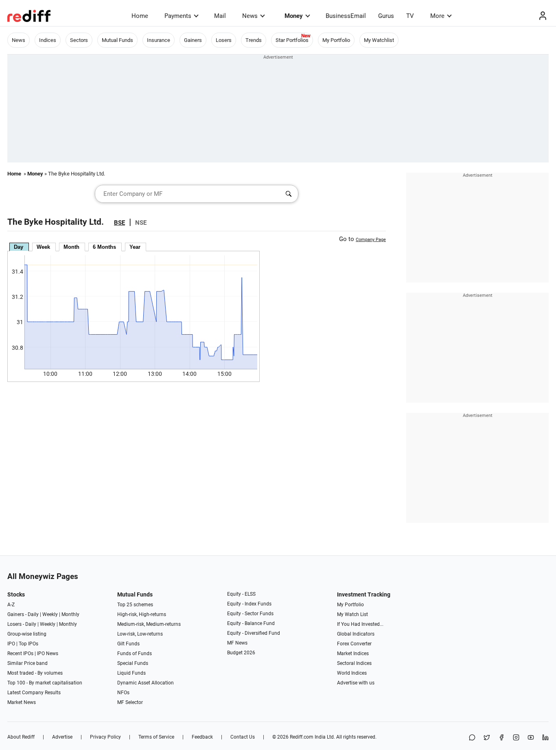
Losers (224, 40)
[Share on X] (487, 738)
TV (410, 16)
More (437, 16)
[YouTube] (531, 738)
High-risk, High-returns (141, 614)
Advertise (62, 737)
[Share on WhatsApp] (472, 738)
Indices (47, 40)
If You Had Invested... (360, 624)
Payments (177, 16)
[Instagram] (516, 738)
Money (294, 16)
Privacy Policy (105, 737)
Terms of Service (156, 737)
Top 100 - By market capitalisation (44, 683)
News (250, 16)
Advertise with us (355, 683)
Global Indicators (355, 634)
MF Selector (130, 702)
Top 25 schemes (135, 604)
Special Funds (132, 663)
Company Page (371, 239)
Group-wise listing (26, 634)
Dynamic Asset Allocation (145, 683)
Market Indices (353, 653)
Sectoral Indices (354, 663)
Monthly (70, 614)
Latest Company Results (34, 692)
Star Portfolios (292, 40)
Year (134, 247)
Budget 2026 (241, 653)
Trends (253, 40)
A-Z (11, 604)
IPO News (47, 653)
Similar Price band (27, 663)
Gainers (193, 40)
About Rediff (21, 737)
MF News (237, 643)
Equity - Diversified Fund (253, 633)
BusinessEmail (346, 16)
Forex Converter (354, 644)
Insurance (158, 40)
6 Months (104, 247)
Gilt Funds (128, 644)
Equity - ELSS (241, 594)
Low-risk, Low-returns (140, 634)
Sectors (79, 40)
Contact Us (242, 737)
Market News (21, 702)
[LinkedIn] (545, 738)
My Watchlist (379, 40)
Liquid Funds (131, 673)
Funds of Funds (134, 653)
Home (139, 16)
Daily (33, 614)
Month (71, 247)
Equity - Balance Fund (251, 623)
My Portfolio (336, 40)
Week (43, 247)
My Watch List (352, 614)
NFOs (123, 692)
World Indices (352, 673)
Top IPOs (28, 644)
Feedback (202, 737)
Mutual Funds (117, 40)
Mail (220, 16)
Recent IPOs (20, 653)
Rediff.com (301, 737)
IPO (11, 644)
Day (18, 247)
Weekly (50, 614)
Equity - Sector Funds (250, 613)
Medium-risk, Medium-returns (149, 624)
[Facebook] (501, 738)
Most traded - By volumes (35, 673)
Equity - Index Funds (249, 604)
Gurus (386, 16)
